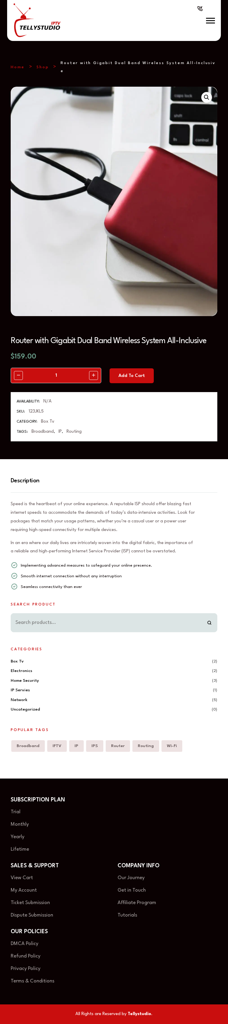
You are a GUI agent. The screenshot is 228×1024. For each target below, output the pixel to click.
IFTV (57, 746)
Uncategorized (25, 709)
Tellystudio (139, 1014)
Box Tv (47, 421)
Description (25, 481)
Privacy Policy (26, 968)
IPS (94, 746)
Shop (43, 67)
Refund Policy (25, 956)
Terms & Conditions (32, 981)
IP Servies (20, 690)
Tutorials (127, 915)
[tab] (28, 481)
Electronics (21, 671)
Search (209, 622)
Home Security (25, 681)
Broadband (42, 431)
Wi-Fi (172, 746)
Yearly (17, 836)
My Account (24, 890)
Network (19, 700)
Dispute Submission (32, 915)
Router (118, 746)
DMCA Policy (24, 943)
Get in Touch (132, 890)
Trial (15, 811)
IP (60, 431)
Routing (74, 431)
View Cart (22, 877)
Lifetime (20, 849)
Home (18, 67)
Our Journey (131, 877)
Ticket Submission (30, 902)
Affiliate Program (137, 902)
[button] (210, 20)
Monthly (20, 824)
